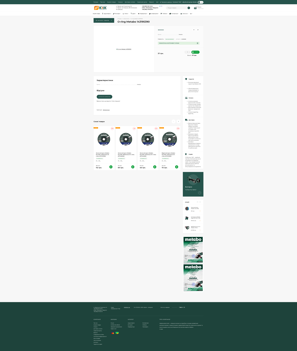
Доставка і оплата (130, 2)
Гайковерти (145, 326)
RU (202, 2)
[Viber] (161, 6)
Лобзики (144, 325)
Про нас (102, 2)
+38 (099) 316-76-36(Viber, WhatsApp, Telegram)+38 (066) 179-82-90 (150, 7)
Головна (96, 2)
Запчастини (126, 18)
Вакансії (151, 2)
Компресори (145, 323)
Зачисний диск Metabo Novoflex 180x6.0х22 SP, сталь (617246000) (126, 154)
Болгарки (130, 325)
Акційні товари (111, 2)
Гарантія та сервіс (98, 344)
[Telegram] (159, 6)
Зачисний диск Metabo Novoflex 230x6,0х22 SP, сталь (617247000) (102, 154)
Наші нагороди (97, 340)
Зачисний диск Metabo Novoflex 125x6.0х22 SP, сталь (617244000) (148, 154)
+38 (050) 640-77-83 (115, 308)
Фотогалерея (97, 338)
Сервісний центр (142, 2)
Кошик (112, 323)
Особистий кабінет (115, 325)
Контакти (96, 342)
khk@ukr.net (127, 307)
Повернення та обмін (99, 334)
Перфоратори (131, 326)
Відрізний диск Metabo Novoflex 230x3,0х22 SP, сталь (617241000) (168, 154)
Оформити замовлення (116, 326)
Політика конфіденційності (100, 336)
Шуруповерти (131, 323)
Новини (120, 2)
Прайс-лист (113, 328)
